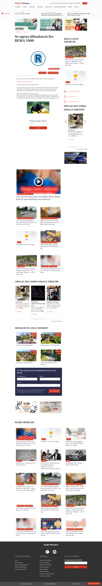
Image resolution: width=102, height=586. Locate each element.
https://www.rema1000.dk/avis (24, 81)
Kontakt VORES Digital (21, 567)
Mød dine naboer (60, 7)
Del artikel (41, 72)
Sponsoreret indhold (45, 576)
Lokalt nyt (48, 7)
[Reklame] (26, 25)
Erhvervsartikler (44, 569)
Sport (70, 7)
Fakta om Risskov (44, 567)
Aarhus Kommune (44, 571)
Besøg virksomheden (53, 72)
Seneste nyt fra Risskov (46, 560)
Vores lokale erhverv (45, 562)
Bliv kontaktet (54, 391)
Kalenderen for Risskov (46, 565)
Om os (16, 560)
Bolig (25, 7)
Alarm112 (18, 7)
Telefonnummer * (21, 376)
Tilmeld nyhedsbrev (94, 583)
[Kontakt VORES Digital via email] (54, 552)
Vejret (76, 7)
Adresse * (19, 382)
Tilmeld (85, 3)
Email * (41, 376)
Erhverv (32, 7)
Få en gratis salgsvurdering (47, 573)
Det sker (40, 7)
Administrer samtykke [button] (20, 569)
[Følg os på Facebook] (47, 552)
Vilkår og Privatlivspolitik (21, 565)
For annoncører (19, 562)
